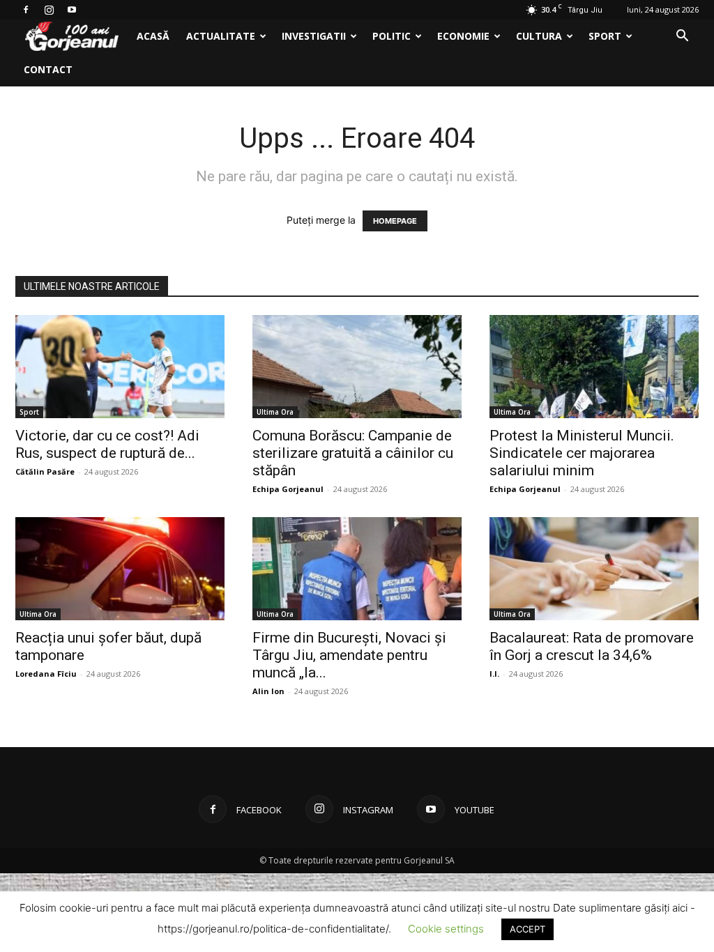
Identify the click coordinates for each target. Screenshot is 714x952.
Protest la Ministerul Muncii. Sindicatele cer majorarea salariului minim (581, 453)
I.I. (494, 673)
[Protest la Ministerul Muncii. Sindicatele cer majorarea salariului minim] (594, 366)
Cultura (539, 36)
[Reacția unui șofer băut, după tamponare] (120, 568)
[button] (682, 37)
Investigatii (314, 36)
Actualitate (220, 36)
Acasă (153, 36)
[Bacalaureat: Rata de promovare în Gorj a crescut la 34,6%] (594, 568)
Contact (48, 69)
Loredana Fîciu (46, 673)
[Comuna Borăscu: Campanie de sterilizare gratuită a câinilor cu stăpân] (357, 366)
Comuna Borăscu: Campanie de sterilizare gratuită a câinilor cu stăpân (352, 453)
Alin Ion (268, 691)
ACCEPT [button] (527, 929)
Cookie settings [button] (446, 928)
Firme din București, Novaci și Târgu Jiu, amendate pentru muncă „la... (349, 655)
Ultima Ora (275, 412)
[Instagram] (48, 10)
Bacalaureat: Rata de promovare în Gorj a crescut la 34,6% (591, 646)
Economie (463, 36)
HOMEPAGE (395, 221)
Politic (391, 36)
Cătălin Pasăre (45, 471)
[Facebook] (25, 10)
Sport (604, 36)
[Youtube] (71, 10)
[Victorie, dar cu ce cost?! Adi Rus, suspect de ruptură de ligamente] (120, 366)
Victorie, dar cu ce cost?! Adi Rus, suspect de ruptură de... (107, 444)
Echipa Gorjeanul (288, 489)
